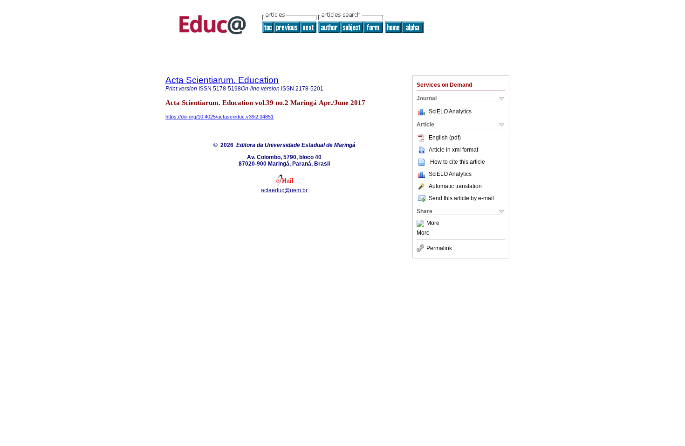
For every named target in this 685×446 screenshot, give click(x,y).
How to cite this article (457, 162)
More (432, 223)
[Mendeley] (421, 223)
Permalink (439, 248)
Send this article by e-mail (461, 198)
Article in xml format (453, 149)
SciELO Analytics (450, 111)
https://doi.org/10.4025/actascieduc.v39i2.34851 (219, 116)
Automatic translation (455, 186)
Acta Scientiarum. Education (222, 80)
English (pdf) (445, 137)
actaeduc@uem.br (284, 190)
